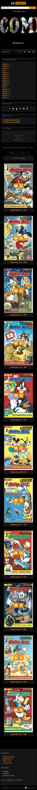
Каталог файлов (13, 147)
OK (18, 3)
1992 (4, 70)
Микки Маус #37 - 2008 (18, 315)
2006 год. (5, 93)
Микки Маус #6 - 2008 (18, 577)
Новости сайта (7, 761)
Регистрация (17, 11)
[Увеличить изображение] (21, 186)
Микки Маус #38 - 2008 (18, 262)
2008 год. (5, 97)
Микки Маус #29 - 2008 (18, 682)
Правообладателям (8, 757)
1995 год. (5, 76)
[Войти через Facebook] (16, 108)
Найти (32, 8)
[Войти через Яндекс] (20, 108)
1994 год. (5, 74)
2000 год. (5, 81)
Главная (5, 147)
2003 (4, 87)
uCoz (23, 788)
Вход (23, 11)
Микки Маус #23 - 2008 (18, 734)
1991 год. (5, 68)
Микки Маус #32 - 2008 (18, 367)
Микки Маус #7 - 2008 (18, 210)
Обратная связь (7, 763)
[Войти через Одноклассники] (27, 108)
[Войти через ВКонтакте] (13, 108)
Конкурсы (6, 771)
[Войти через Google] (23, 108)
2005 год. (5, 91)
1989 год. (5, 64)
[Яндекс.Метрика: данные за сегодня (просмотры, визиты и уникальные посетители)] (30, 788)
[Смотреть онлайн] (16, 186)
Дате (23, 158)
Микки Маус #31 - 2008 (18, 524)
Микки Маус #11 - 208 (18, 420)
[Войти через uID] (9, 108)
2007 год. (5, 95)
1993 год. (5, 72)
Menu (7, 52)
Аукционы (6, 773)
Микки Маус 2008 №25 (18, 472)
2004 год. (5, 89)
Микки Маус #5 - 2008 (18, 629)
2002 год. (5, 85)
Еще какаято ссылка (8, 775)
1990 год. (5, 66)
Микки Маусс (23, 147)
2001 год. (5, 83)
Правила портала (8, 759)
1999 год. (5, 78)
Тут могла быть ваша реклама (11, 120)
